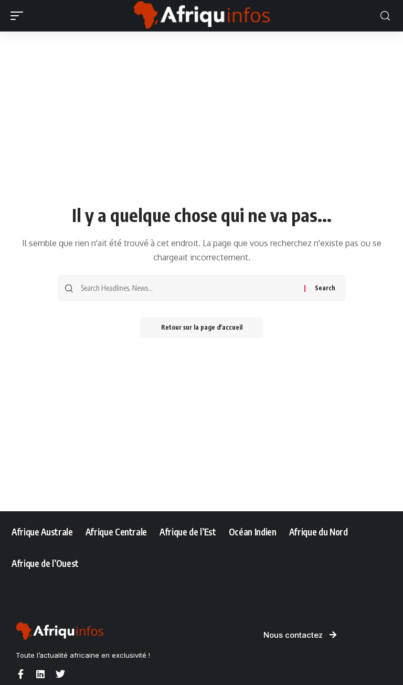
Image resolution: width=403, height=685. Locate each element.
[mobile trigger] (19, 16)
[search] (385, 16)
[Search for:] (188, 288)
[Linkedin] (40, 674)
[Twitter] (60, 674)
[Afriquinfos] (201, 15)
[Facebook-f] (20, 674)
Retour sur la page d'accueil (201, 327)
